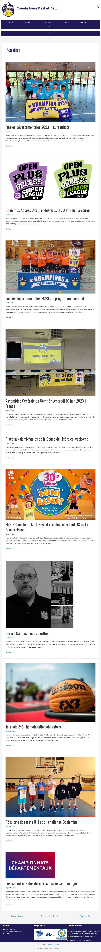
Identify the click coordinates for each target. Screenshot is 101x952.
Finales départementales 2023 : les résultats (37, 127)
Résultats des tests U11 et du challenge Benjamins (41, 822)
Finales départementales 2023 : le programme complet (45, 298)
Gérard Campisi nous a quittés (27, 633)
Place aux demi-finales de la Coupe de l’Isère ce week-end (47, 439)
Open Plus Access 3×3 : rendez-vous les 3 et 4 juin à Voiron (48, 210)
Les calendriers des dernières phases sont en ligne (42, 883)
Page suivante (86, 916)
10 (61, 916)
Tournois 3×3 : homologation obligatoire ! (34, 727)
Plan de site (55, 944)
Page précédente (16, 916)
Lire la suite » (10, 146)
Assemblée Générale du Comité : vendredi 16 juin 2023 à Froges (46, 403)
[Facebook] (98, 7)
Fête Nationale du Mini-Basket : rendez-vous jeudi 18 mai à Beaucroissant (47, 527)
